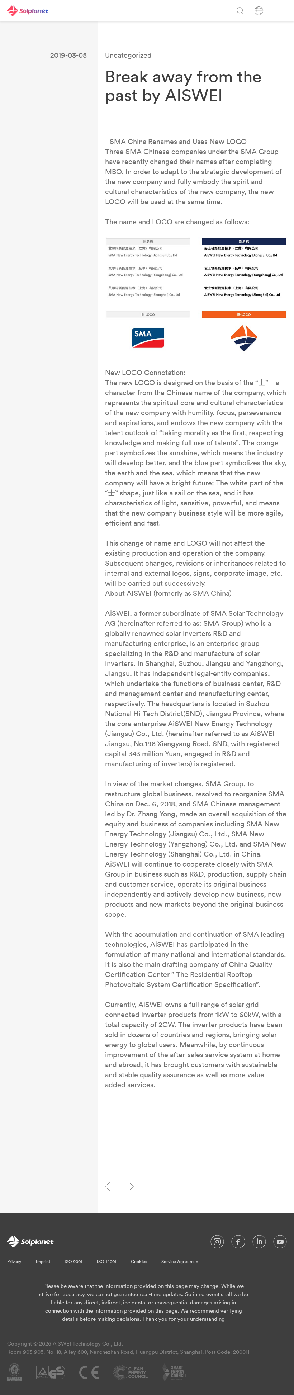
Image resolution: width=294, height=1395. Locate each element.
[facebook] (238, 1243)
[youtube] (280, 1243)
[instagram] (217, 1243)
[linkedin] (259, 1243)
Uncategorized (128, 55)
